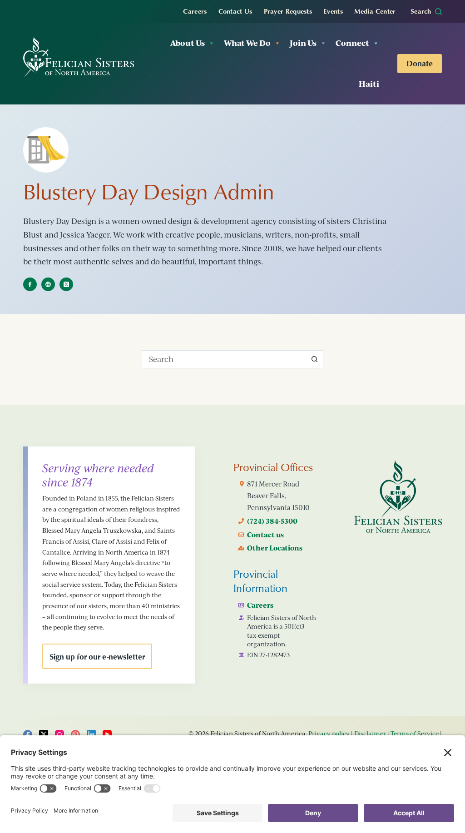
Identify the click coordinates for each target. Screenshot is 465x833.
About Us (187, 43)
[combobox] (224, 359)
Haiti (369, 84)
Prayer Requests (288, 10)
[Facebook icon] (30, 284)
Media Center (375, 10)
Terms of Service (415, 733)
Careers (195, 10)
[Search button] (314, 359)
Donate (419, 63)
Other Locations (274, 547)
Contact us (265, 534)
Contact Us (235, 10)
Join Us (303, 43)
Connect (352, 43)
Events (333, 10)
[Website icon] (48, 284)
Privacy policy (329, 733)
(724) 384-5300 (272, 521)
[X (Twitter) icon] (66, 284)
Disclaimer (370, 733)
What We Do (247, 43)
